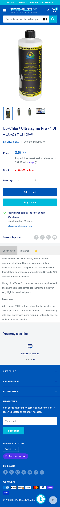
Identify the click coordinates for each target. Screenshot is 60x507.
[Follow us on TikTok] (36, 472)
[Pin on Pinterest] (42, 237)
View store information (20, 226)
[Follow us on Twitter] (11, 472)
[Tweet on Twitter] (48, 237)
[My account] (47, 10)
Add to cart (30, 192)
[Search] (53, 19)
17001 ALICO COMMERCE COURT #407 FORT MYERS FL (30, 2)
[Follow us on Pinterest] (23, 472)
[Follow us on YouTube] (30, 472)
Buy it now (30, 202)
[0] (54, 10)
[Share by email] (54, 237)
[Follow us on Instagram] (17, 472)
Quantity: (8, 180)
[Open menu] (4, 10)
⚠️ (35, 250)
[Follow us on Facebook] (5, 472)
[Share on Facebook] (36, 237)
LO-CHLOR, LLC (11, 141)
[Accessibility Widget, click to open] (41, 499)
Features (24, 250)
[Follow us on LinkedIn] (42, 472)
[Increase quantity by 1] (35, 180)
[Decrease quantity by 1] (18, 180)
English (8, 449)
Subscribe (14, 430)
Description (9, 250)
